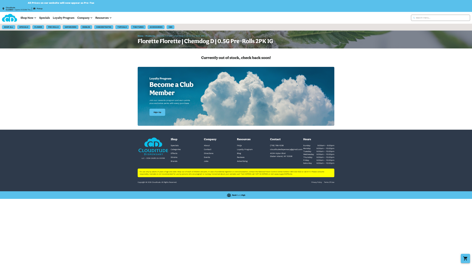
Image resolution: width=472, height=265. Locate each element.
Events (207, 157)
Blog (239, 153)
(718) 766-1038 (277, 145)
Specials (44, 18)
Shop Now (27, 18)
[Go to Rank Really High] (236, 195)
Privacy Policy (316, 182)
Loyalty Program (63, 18)
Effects (174, 153)
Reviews (240, 157)
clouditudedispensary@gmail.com (286, 149)
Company (83, 18)
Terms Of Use (329, 182)
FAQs (239, 145)
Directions (208, 153)
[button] (22, 9)
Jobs (206, 161)
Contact (207, 149)
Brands (174, 161)
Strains (174, 157)
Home (140, 36)
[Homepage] (153, 146)
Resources (102, 18)
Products (150, 36)
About (207, 145)
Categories (176, 149)
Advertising (242, 161)
